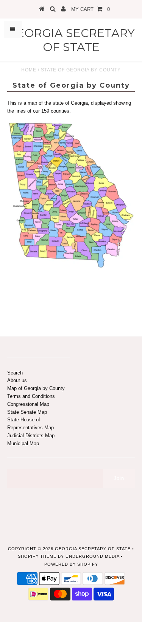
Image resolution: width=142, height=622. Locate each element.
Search (15, 373)
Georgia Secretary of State (71, 40)
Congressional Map (28, 404)
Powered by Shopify (71, 564)
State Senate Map (27, 412)
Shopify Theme (37, 556)
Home (28, 70)
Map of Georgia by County (36, 388)
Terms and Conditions (31, 396)
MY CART (90, 9)
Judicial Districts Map (31, 435)
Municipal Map (23, 443)
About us (17, 380)
